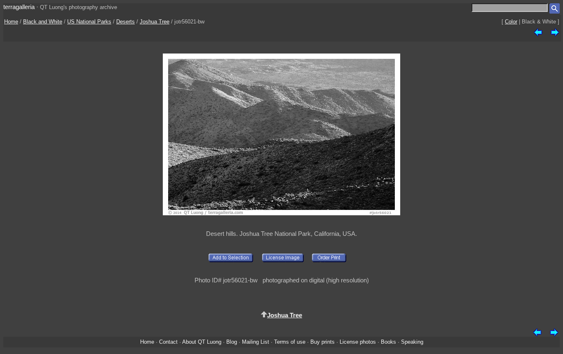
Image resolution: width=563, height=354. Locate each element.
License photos (358, 342)
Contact (168, 342)
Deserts (125, 22)
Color (511, 22)
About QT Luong (201, 342)
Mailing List (255, 342)
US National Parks (89, 22)
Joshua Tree (154, 22)
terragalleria (19, 6)
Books (388, 342)
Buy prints (322, 342)
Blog (231, 342)
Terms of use (289, 342)
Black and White (42, 22)
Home (11, 22)
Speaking (412, 342)
